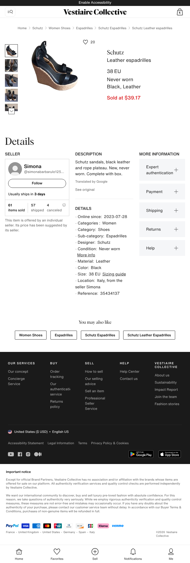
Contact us (129, 378)
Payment (154, 192)
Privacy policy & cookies (110, 443)
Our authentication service (62, 389)
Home (22, 28)
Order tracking (57, 374)
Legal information (61, 443)
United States (51, 532)
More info (86, 255)
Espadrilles (84, 28)
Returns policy (56, 404)
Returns (153, 229)
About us (162, 375)
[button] (179, 11)
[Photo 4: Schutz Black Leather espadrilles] (11, 95)
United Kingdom (28, 532)
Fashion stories (167, 404)
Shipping (154, 210)
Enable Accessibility (95, 2)
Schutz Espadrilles (112, 28)
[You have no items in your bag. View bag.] (179, 11)
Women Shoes (60, 28)
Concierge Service (16, 381)
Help (150, 248)
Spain (82, 532)
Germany (69, 532)
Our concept (18, 371)
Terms (82, 443)
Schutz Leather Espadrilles (149, 335)
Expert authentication (159, 170)
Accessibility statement (26, 443)
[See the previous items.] (11, 44)
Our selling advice (94, 381)
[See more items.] (11, 111)
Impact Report (166, 389)
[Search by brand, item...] (10, 12)
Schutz (37, 28)
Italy (92, 532)
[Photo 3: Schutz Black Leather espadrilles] (11, 80)
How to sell (94, 371)
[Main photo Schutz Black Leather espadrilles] (11, 50)
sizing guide (114, 274)
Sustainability (166, 382)
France (10, 532)
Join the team (166, 396)
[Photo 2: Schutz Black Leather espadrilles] (11, 65)
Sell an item (94, 391)
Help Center (129, 371)
